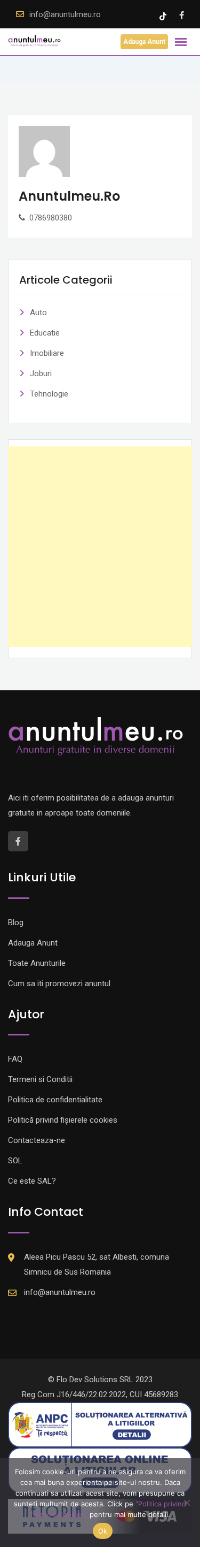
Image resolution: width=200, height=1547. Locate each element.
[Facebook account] (181, 15)
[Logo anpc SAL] (100, 1424)
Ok (103, 1531)
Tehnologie (49, 394)
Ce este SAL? (32, 1181)
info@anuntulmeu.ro (65, 14)
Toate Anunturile (37, 963)
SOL (15, 1160)
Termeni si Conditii (40, 1079)
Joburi (41, 373)
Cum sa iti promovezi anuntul (59, 983)
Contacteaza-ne (36, 1140)
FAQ (15, 1059)
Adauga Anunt (144, 41)
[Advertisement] (100, 546)
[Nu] (186, 1502)
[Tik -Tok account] (164, 15)
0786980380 (50, 218)
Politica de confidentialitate (55, 1099)
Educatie (45, 333)
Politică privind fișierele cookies (62, 1120)
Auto (38, 312)
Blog (15, 922)
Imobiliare (47, 353)
